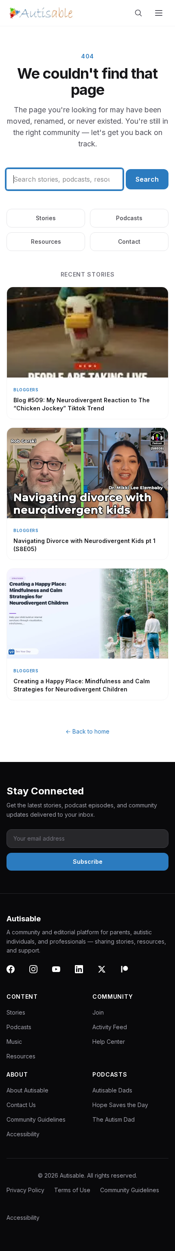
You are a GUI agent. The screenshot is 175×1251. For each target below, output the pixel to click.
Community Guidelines (36, 1119)
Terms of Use (72, 1190)
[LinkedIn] (84, 974)
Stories (46, 218)
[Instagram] (38, 974)
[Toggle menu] (159, 13)
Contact (129, 241)
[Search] (140, 13)
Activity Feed (109, 1027)
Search (147, 179)
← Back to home (87, 731)
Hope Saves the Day (120, 1104)
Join (98, 1012)
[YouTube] (61, 974)
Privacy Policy (25, 1190)
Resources (46, 241)
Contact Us (21, 1104)
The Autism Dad (113, 1119)
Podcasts (129, 218)
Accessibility (23, 1134)
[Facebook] (15, 974)
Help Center (108, 1041)
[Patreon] (129, 974)
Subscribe (88, 861)
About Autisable (27, 1090)
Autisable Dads (112, 1090)
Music (14, 1041)
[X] (107, 974)
